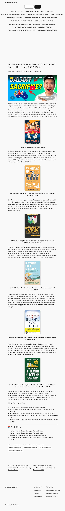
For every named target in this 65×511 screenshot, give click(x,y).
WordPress (15, 505)
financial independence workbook (18, 445)
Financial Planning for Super (21, 21)
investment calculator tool (36, 445)
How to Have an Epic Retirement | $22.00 (32, 147)
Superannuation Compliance (38, 15)
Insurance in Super (45, 27)
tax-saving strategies (45, 447)
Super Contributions (32, 18)
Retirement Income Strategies (44, 24)
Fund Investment (57, 15)
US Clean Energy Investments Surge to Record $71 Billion (28, 407)
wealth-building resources (15, 450)
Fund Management (32, 11)
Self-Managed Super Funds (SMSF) (13, 15)
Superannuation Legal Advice (20, 24)
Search (37, 6)
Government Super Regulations (24, 27)
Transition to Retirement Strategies (21, 30)
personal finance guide (15, 447)
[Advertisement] (32, 44)
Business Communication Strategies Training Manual (26, 431)
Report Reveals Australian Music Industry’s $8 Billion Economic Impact (32, 413)
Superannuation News (35, 71)
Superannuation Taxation (47, 30)
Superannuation (17, 11)
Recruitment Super (11, 2)
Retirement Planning (14, 18)
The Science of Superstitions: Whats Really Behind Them (28, 435)
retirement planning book (30, 447)
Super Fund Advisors (49, 18)
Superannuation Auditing (43, 21)
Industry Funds (47, 11)
